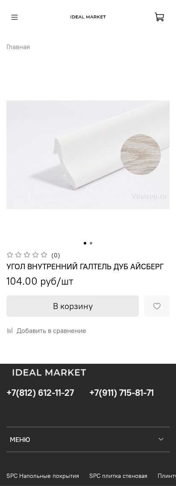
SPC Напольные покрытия (42, 476)
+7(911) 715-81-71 (121, 392)
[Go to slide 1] (85, 243)
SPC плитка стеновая (118, 476)
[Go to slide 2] (91, 243)
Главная (18, 46)
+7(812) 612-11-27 (40, 392)
